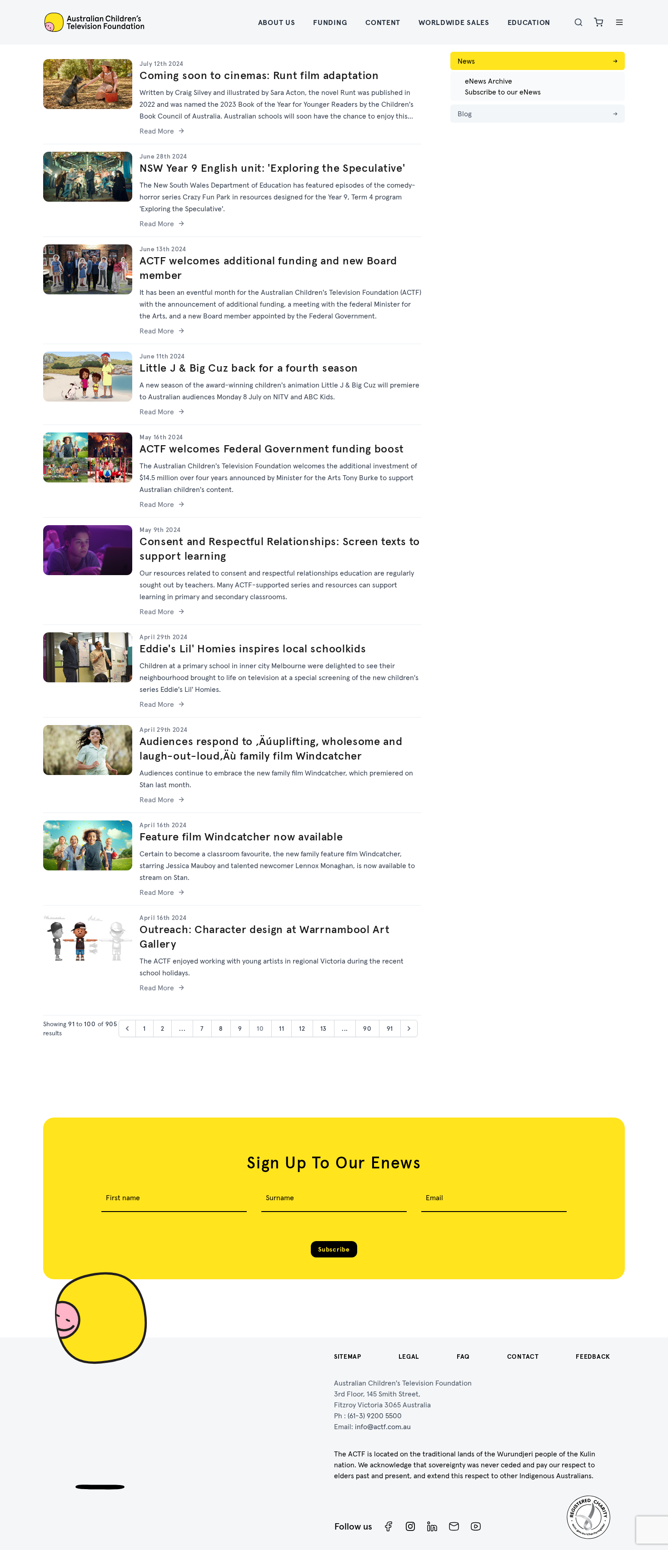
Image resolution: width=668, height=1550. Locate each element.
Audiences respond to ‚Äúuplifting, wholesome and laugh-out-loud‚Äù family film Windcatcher (271, 748)
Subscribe (333, 1249)
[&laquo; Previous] (127, 1028)
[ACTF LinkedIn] (432, 1526)
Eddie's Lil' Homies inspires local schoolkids (253, 648)
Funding (330, 22)
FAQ (463, 1356)
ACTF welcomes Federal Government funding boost (272, 449)
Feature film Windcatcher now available (241, 837)
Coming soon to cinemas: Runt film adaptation (259, 75)
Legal (409, 1356)
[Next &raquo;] (409, 1028)
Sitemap (347, 1356)
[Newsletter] (454, 1526)
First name (123, 1197)
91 (390, 1028)
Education (529, 22)
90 (367, 1028)
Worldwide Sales (454, 22)
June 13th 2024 (163, 249)
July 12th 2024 (162, 64)
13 (323, 1028)
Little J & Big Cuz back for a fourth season (249, 368)
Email (434, 1197)
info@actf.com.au (383, 1426)
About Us (276, 22)
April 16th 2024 (163, 825)
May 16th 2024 (161, 437)
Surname (280, 1197)
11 (281, 1028)
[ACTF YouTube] (475, 1526)
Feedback (593, 1356)
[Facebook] (388, 1526)
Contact (523, 1356)
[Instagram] (410, 1526)
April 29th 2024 (164, 637)
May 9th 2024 (160, 530)
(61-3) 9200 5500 (375, 1415)
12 (302, 1028)
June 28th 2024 (163, 156)
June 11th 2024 (162, 356)
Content (382, 22)
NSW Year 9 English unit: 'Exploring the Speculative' (272, 168)
